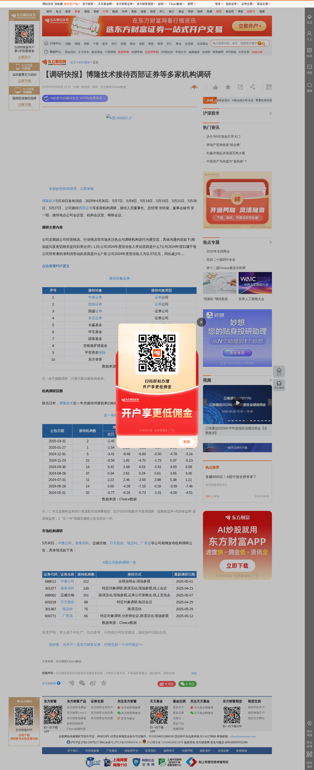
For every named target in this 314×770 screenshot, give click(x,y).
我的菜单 (231, 4)
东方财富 (87, 4)
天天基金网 (105, 4)
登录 (218, 4)
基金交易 (262, 4)
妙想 (161, 4)
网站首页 (48, 4)
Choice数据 (175, 4)
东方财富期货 (145, 4)
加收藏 (58, 4)
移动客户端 (71, 4)
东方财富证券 (124, 4)
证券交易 (246, 4)
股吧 (190, 4)
